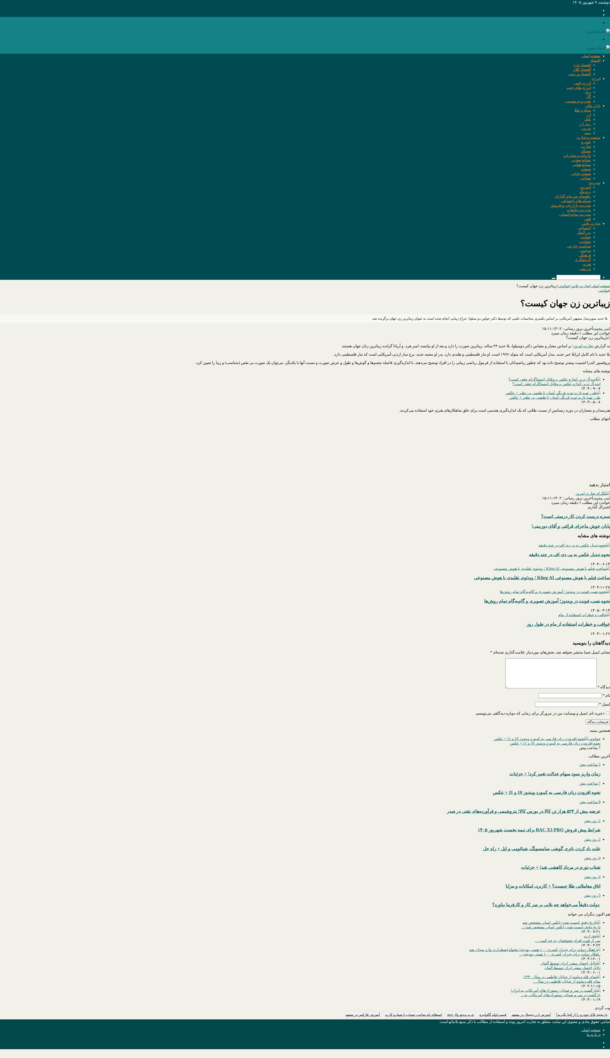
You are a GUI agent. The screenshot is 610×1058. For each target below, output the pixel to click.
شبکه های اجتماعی (576, 201)
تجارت (586, 146)
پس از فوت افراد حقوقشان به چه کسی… (567, 941)
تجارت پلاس (590, 223)
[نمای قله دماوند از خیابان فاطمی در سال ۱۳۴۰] (561, 977)
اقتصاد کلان (582, 69)
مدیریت (594, 183)
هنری (587, 264)
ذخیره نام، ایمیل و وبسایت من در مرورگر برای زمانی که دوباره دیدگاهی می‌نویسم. (539, 713)
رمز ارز (585, 124)
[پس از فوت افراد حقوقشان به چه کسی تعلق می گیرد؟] (592, 936)
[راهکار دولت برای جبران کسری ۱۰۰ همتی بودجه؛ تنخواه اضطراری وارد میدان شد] (534, 950)
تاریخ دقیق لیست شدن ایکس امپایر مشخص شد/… (560, 927)
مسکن (585, 151)
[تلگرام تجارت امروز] (592, 493)
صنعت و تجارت (588, 137)
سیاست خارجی (579, 246)
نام (606, 695)
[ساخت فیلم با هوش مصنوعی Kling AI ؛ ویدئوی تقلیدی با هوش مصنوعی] (551, 569)
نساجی (585, 178)
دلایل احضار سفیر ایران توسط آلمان (572, 968)
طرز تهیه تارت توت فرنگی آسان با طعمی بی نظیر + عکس (554, 397)
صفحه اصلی (590, 56)
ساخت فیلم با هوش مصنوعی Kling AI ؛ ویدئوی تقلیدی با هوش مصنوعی (542, 577)
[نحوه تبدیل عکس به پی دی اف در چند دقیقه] (574, 545)
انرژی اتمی (582, 83)
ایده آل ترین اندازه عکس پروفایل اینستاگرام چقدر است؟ (556, 384)
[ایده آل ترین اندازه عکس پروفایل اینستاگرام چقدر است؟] (554, 379)
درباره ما (593, 1034)
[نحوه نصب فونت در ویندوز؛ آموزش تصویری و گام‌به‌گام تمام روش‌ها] (555, 592)
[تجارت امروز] (598, 31)
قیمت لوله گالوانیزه (492, 1015)
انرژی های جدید (579, 88)
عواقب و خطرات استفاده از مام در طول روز (568, 624)
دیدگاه (604, 687)
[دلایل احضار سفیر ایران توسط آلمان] (570, 963)
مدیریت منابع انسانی (575, 214)
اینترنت (585, 187)
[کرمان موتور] (598, 48)
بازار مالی (592, 106)
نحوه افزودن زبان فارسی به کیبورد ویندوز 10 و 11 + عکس (555, 743)
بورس (586, 128)
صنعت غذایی (581, 174)
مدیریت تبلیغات (579, 210)
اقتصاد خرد (582, 65)
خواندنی (585, 242)
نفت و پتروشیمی (578, 101)
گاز (588, 97)
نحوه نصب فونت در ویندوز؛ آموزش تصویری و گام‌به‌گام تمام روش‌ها (547, 600)
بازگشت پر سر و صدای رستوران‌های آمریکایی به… (560, 995)
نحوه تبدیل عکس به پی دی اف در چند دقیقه (569, 554)
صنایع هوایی (581, 165)
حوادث (585, 237)
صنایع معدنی (581, 160)
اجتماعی (584, 228)
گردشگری (583, 260)
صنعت (586, 169)
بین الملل (584, 232)
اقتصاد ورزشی (579, 74)
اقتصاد (595, 60)
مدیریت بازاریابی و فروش (570, 205)
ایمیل (604, 704)
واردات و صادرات (577, 155)
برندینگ (585, 192)
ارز (588, 115)
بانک (588, 119)
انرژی (595, 79)
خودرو (586, 142)
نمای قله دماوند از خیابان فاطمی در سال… (566, 981)
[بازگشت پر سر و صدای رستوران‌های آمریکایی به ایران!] (555, 990)
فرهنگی (585, 255)
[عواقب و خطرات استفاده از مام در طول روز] (584, 615)
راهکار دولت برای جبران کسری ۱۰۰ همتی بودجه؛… (559, 954)
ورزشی (585, 269)
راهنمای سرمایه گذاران (572, 196)
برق (588, 92)
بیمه (588, 133)
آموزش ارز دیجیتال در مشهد (531, 1015)
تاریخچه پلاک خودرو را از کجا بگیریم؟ (581, 1015)
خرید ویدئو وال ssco (460, 1015)
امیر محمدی (601, 329)
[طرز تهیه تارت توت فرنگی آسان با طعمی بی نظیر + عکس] (552, 393)
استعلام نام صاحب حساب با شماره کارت (413, 1015)
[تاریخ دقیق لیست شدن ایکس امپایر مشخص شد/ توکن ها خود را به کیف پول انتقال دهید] (561, 922)
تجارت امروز (583, 346)
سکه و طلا (582, 110)
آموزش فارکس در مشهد (363, 1015)
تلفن (587, 219)
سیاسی (585, 251)
